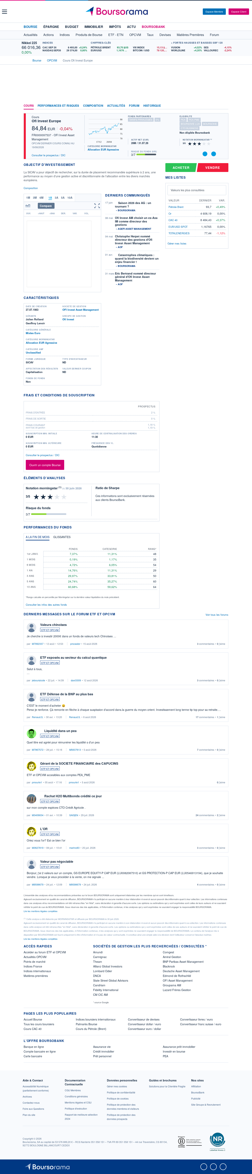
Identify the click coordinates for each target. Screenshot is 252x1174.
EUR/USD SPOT (178, 227)
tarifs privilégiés (140, 119)
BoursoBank (153, 26)
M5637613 (75, 749)
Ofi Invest (68, 319)
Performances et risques (58, 105)
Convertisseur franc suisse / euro (200, 1024)
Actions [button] (48, 34)
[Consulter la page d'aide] (198, 12)
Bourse (30, 26)
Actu (131, 26)
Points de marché (34, 962)
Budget (72, 26)
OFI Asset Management (178, 980)
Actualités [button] (30, 34)
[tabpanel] (91, 571)
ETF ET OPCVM (49, 630)
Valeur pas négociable (56, 861)
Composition (93, 105)
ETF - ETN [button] (115, 34)
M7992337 (38, 643)
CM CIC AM (100, 995)
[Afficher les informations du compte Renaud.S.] (31, 697)
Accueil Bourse (33, 1019)
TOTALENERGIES (179, 233)
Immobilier (93, 26)
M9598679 (38, 884)
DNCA (97, 976)
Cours (29, 105)
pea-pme (194, 119)
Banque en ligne (34, 1047)
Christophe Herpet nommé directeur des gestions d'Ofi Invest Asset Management (133, 239)
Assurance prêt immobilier (179, 1047)
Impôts (115, 26)
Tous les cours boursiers (39, 1024)
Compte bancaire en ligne (40, 1051)
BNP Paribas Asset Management (183, 962)
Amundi (98, 952)
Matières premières (36, 976)
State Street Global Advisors (110, 980)
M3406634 (38, 815)
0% (157, 119)
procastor (75, 643)
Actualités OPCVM (35, 957)
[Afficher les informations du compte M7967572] (31, 733)
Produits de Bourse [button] (89, 34)
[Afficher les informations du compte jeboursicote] (31, 660)
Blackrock (169, 966)
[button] (4, 12)
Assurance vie (102, 1047)
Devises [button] (165, 34)
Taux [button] (150, 34)
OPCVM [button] (135, 34)
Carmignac (100, 957)
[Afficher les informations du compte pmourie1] (31, 766)
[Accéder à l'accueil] (25, 60)
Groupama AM (172, 985)
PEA (165, 1056)
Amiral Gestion (172, 957)
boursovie (210, 123)
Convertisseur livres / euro (196, 1019)
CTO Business (189, 128)
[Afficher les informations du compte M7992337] (31, 627)
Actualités (116, 105)
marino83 (74, 847)
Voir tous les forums (217, 614)
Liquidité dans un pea (60, 730)
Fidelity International (105, 990)
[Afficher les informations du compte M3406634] (31, 799)
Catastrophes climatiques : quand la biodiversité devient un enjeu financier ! (137, 258)
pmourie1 (37, 782)
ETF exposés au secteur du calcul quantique (73, 657)
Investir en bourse (174, 1051)
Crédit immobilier (103, 1051)
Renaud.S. (37, 717)
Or (170, 213)
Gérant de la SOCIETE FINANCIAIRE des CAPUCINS (79, 763)
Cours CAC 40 (33, 1029)
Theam (97, 962)
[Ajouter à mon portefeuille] (205, 154)
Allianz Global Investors (107, 966)
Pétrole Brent (176, 207)
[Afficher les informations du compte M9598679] (31, 864)
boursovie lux (190, 123)
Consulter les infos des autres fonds (46, 604)
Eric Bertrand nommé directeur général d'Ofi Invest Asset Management (135, 276)
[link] (27, 1096)
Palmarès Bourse (86, 1024)
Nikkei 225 (29, 42)
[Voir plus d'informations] (97, 395)
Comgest (168, 952)
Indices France (33, 966)
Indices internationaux (37, 971)
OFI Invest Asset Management (80, 309)
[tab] (37, 537)
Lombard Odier (102, 971)
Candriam (99, 985)
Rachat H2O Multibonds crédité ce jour (73, 796)
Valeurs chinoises (53, 624)
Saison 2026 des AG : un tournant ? (133, 204)
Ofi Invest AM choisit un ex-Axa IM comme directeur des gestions (136, 221)
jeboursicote (38, 680)
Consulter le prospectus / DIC (48, 155)
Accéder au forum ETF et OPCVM (45, 952)
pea (183, 119)
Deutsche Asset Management (181, 971)
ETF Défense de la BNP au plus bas (66, 694)
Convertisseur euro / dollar (144, 1029)
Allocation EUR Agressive (103, 149)
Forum (214, 34)
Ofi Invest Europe (46, 120)
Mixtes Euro (33, 333)
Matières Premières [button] (190, 34)
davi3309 (76, 680)
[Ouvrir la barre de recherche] (193, 12)
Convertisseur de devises (143, 1019)
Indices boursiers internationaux (96, 1019)
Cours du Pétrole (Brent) (91, 1029)
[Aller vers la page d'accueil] (126, 11)
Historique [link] (152, 105)
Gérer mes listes (177, 243)
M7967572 (38, 749)
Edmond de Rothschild (177, 976)
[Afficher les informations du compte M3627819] (31, 831)
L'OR (44, 829)
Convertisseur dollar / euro (144, 1024)
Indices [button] (65, 34)
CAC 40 (173, 220)
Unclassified (33, 352)
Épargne (51, 26)
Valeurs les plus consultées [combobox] (187, 190)
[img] (209, 143)
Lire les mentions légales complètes (41, 911)
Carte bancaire (33, 1056)
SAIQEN (73, 815)
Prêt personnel (102, 1056)
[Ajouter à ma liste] (213, 154)
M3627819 (38, 847)
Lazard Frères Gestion (177, 990)
